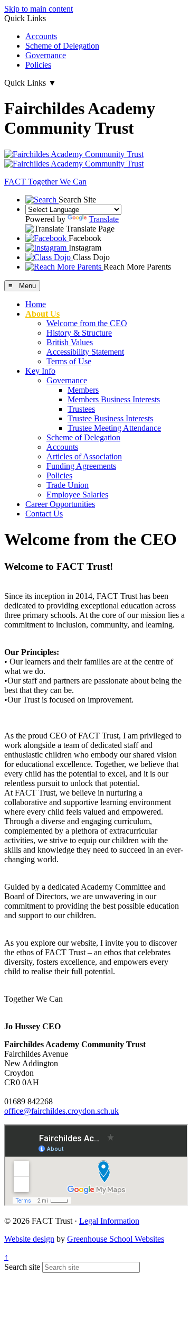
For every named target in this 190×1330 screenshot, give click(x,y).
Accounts (41, 36)
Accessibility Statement (85, 351)
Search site (22, 1266)
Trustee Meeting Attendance (114, 427)
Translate (104, 219)
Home (35, 304)
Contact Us (44, 513)
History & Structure (79, 332)
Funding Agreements (81, 465)
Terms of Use (68, 361)
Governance (45, 55)
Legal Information (109, 1220)
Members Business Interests (114, 399)
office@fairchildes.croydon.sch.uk (61, 1110)
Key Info (40, 370)
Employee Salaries (77, 494)
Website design (29, 1238)
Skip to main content (38, 8)
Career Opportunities (60, 504)
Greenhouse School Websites (115, 1238)
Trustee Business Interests (110, 418)
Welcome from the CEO (86, 323)
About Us (42, 313)
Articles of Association (84, 456)
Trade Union (67, 485)
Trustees (81, 408)
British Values (69, 342)
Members (83, 389)
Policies (38, 64)
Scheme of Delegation (62, 45)
